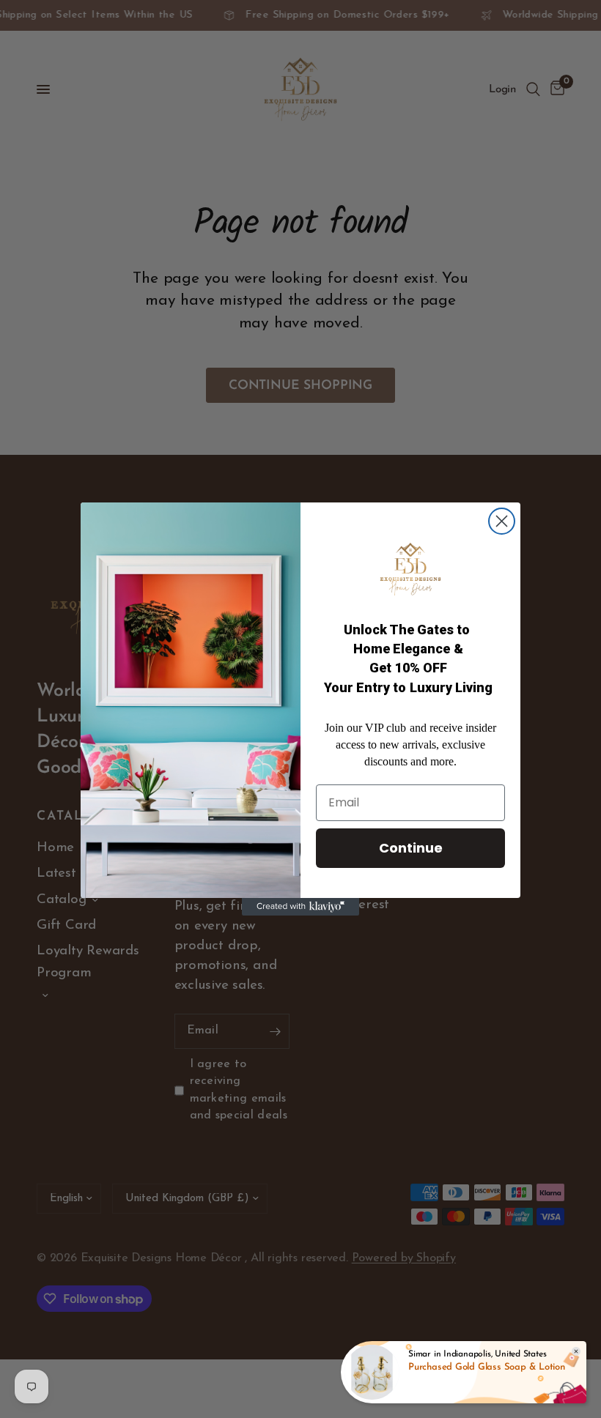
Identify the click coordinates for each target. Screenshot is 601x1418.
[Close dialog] (502, 521)
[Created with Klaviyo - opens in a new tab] (300, 907)
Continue (411, 848)
